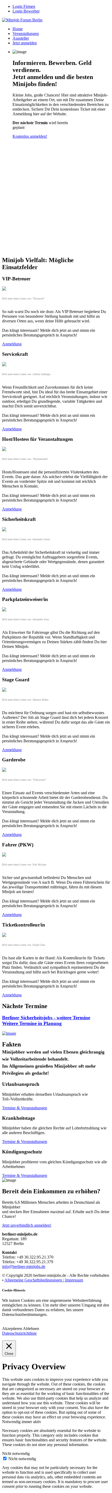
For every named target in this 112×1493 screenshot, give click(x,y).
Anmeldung (12, 344)
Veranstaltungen (26, 33)
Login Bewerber (26, 11)
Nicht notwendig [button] (16, 1453)
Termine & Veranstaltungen (24, 1108)
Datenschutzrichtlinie (19, 1333)
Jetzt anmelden (25, 43)
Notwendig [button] (12, 1421)
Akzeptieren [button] (12, 1328)
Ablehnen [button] (31, 1328)
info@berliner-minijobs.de (23, 1266)
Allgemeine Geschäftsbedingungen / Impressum (43, 1280)
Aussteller (21, 38)
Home (18, 29)
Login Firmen (24, 6)
